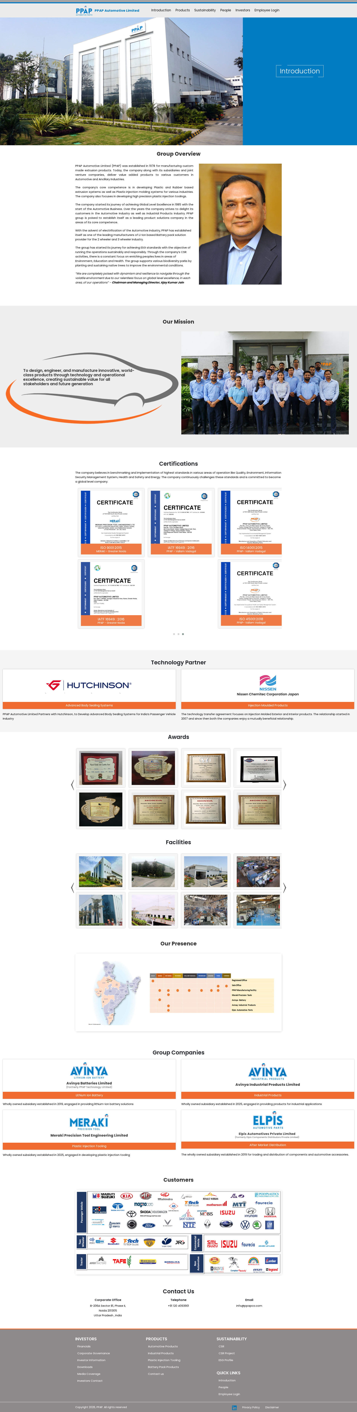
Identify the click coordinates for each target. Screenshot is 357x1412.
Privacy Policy (251, 1407)
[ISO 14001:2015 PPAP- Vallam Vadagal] (249, 517)
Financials (84, 1346)
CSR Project (227, 1353)
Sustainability (205, 10)
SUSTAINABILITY (232, 1339)
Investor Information (91, 1360)
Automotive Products (163, 1346)
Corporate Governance (93, 1353)
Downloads (85, 1367)
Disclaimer (272, 1407)
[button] (174, 634)
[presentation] (72, 785)
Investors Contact (90, 1381)
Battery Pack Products (163, 1367)
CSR (221, 1346)
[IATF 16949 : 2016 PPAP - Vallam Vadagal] (179, 517)
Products (183, 10)
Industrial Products (161, 1353)
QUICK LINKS (228, 1373)
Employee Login (267, 10)
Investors (243, 10)
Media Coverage (88, 1374)
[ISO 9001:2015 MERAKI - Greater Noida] (109, 517)
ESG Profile (226, 1360)
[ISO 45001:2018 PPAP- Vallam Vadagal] (249, 588)
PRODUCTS (156, 1339)
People (225, 10)
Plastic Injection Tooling (164, 1360)
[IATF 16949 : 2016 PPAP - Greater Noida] (109, 588)
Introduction (161, 10)
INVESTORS (86, 1339)
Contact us (156, 1374)
